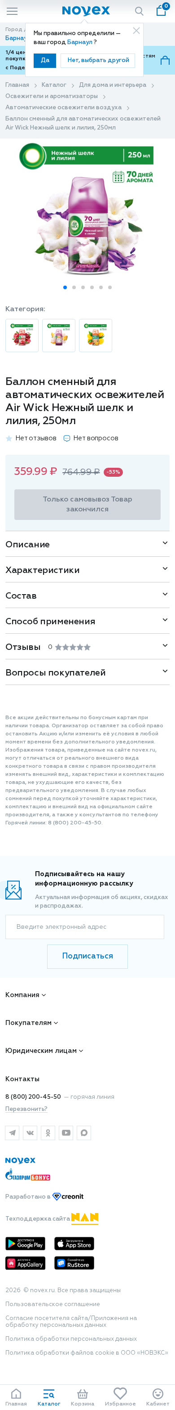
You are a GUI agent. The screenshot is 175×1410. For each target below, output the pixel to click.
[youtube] (66, 1133)
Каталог (54, 85)
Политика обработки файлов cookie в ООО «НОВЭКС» (86, 1353)
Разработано (28, 1197)
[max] (84, 1133)
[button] (65, 287)
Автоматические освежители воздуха (63, 108)
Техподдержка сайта (38, 1219)
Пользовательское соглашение (52, 1304)
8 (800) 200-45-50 (33, 1097)
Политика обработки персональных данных (71, 1339)
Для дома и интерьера (112, 85)
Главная (17, 85)
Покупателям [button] (28, 1023)
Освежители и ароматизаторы (51, 96)
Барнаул (80, 42)
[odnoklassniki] (48, 1133)
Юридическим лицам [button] (41, 1050)
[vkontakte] (30, 1133)
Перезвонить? (26, 1109)
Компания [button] (22, 995)
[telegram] (12, 1133)
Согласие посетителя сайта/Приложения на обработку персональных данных (71, 1322)
